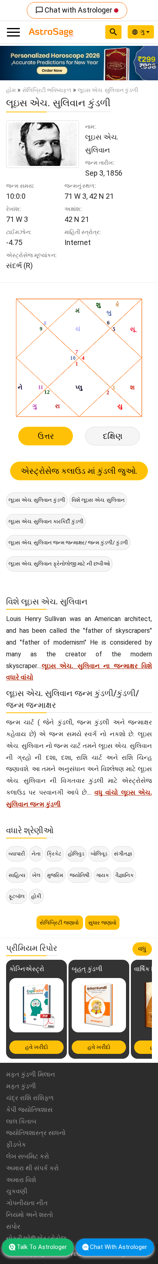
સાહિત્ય (17, 875)
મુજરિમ (55, 875)
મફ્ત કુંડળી (21, 1086)
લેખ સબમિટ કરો (27, 1156)
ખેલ (36, 875)
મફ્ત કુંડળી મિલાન (30, 1074)
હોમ (11, 90)
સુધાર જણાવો (102, 923)
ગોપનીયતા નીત (27, 1203)
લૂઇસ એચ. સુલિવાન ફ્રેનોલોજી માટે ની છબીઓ (59, 564)
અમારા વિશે (21, 1180)
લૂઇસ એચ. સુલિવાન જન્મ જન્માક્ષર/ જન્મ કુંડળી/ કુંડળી (68, 543)
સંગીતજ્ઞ (123, 854)
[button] (12, 63)
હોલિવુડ (76, 854)
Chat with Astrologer (74, 10)
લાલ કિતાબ (21, 1121)
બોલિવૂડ (99, 854)
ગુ (143, 31)
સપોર (13, 1226)
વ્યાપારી (17, 854)
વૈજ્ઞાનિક (124, 875)
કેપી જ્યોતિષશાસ (29, 1110)
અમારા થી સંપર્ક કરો (32, 1168)
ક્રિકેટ (54, 854)
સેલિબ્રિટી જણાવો (60, 923)
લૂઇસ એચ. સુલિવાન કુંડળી (37, 500)
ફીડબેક (16, 1144)
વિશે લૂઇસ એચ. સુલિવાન (98, 500)
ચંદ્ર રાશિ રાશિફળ (29, 1098)
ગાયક (102, 875)
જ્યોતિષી (80, 875)
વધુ (142, 948)
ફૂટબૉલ (17, 896)
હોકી (36, 896)
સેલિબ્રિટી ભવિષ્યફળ (46, 90)
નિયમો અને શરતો (29, 1215)
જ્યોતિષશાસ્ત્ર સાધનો (36, 1133)
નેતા (36, 854)
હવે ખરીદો (36, 1047)
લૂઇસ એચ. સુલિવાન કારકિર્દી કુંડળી (46, 521)
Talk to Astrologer (42, 1247)
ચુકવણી (17, 1191)
